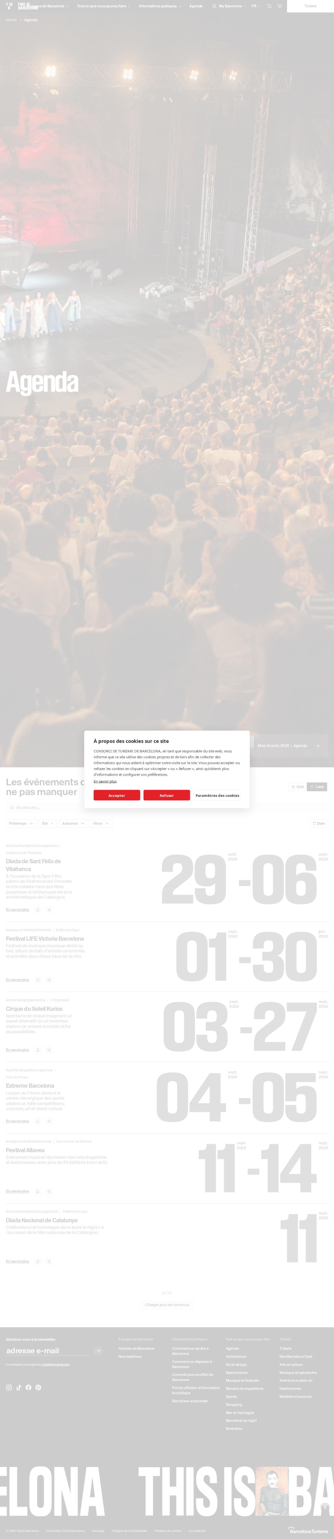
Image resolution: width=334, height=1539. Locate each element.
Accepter (117, 795)
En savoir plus (105, 781)
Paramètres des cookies (217, 795)
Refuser (167, 795)
